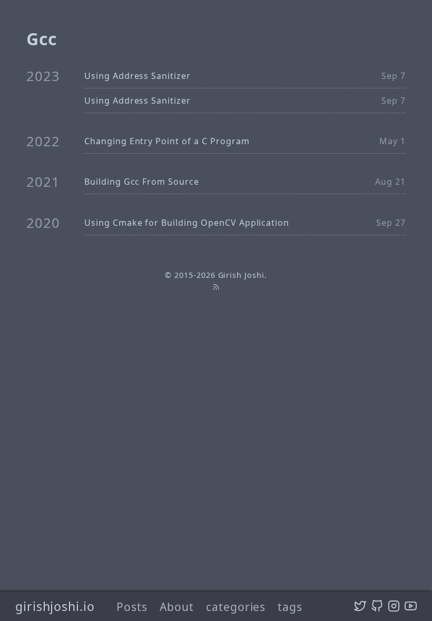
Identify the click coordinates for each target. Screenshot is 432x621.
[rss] (216, 287)
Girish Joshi (241, 275)
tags (290, 606)
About (177, 606)
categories (236, 606)
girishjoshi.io (55, 606)
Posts (132, 606)
